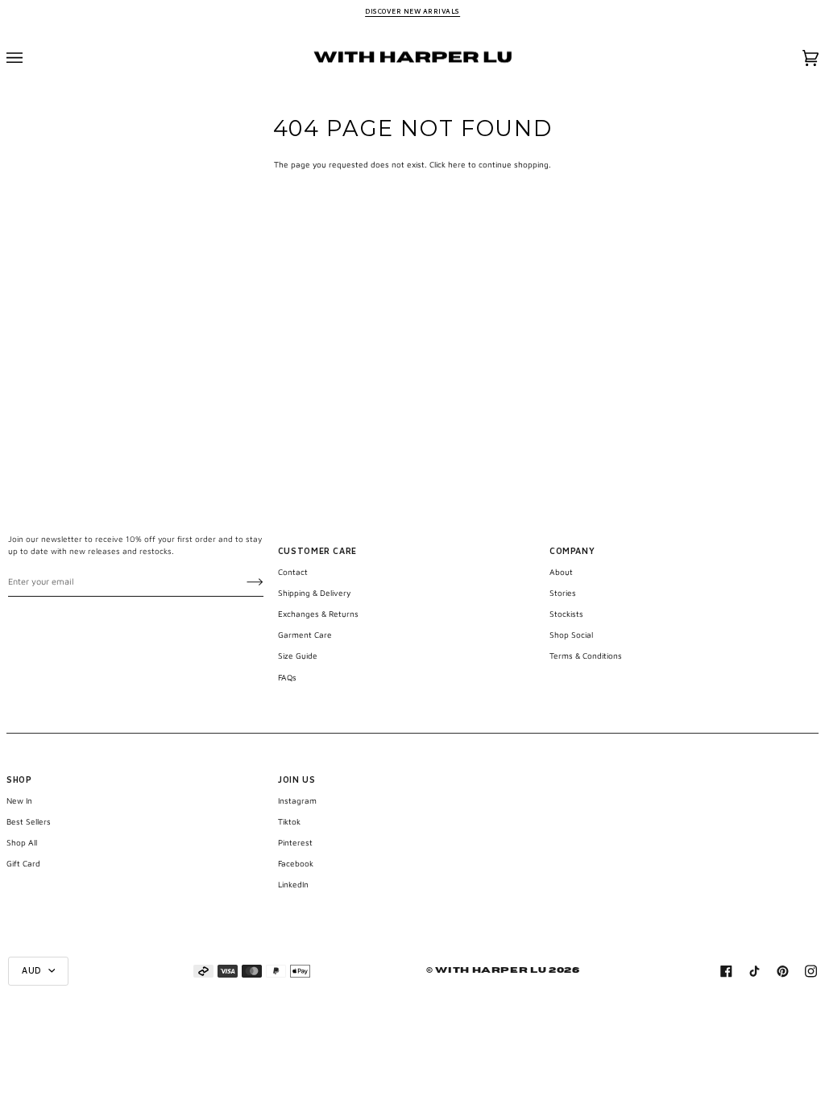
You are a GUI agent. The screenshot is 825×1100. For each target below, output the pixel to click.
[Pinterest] (783, 971)
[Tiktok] (754, 971)
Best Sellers (28, 821)
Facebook (295, 863)
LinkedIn (293, 884)
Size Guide (297, 655)
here (457, 164)
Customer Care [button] (317, 551)
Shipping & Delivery (314, 593)
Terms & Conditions (585, 655)
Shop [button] (19, 779)
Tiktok (289, 821)
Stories (562, 593)
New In (19, 800)
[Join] (242, 581)
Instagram (297, 800)
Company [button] (572, 551)
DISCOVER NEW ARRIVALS (412, 11)
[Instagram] (811, 971)
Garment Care (305, 634)
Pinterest (295, 842)
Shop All (21, 842)
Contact (293, 572)
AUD (33, 970)
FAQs (287, 677)
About (561, 572)
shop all (70, 1064)
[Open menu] (30, 58)
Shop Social (571, 634)
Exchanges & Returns (318, 613)
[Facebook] (726, 971)
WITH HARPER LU (490, 970)
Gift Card (23, 863)
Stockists (566, 613)
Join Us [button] (296, 779)
